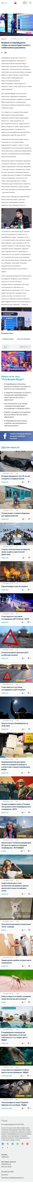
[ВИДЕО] (16, 745)
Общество (4, 482)
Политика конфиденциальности (12, 1177)
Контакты (4, 1174)
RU (24, 2)
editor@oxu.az (6, 1164)
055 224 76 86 (6, 1166)
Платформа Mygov (8, 339)
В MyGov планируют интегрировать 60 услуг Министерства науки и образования (17, 414)
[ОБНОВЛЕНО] (16, 827)
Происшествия (6, 1075)
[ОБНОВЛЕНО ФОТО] (16, 602)
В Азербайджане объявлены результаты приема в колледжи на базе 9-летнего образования (17, 386)
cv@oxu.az (5, 1157)
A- (2, 52)
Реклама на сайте (7, 1171)
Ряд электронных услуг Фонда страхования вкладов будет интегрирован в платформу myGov (17, 406)
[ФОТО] (16, 788)
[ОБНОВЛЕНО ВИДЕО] (16, 1056)
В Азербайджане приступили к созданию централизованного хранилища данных (15, 423)
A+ (5, 52)
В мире (3, 851)
